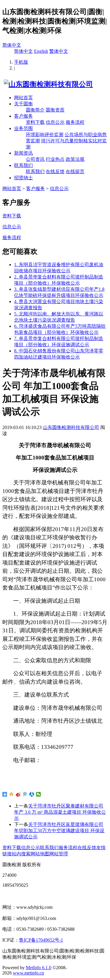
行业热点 (55, 159)
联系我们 (23, 165)
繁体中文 (58, 51)
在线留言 (75, 171)
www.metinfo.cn (28, 972)
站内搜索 (21, 853)
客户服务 (23, 116)
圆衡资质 (55, 109)
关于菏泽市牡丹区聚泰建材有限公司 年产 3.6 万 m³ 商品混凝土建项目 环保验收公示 (60, 812)
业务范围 (23, 128)
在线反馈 (55, 171)
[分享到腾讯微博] (25, 794)
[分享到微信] (38, 794)
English (41, 51)
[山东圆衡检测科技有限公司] (47, 84)
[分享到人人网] (31, 794)
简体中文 (11, 45)
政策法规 (75, 159)
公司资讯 (35, 159)
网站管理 (58, 853)
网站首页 (23, 97)
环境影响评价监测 (44, 134)
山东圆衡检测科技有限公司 (71, 427)
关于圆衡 (23, 103)
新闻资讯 (23, 153)
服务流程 (75, 122)
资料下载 (35, 122)
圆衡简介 (35, 109)
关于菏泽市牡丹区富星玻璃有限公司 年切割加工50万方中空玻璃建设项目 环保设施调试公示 (59, 830)
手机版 (21, 62)
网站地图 (40, 853)
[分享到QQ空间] (11, 794)
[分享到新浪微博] (18, 794)
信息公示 (55, 122)
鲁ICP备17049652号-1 (41, 940)
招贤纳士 (23, 177)
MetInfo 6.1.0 (38, 967)
